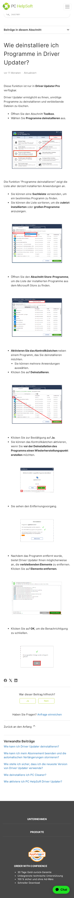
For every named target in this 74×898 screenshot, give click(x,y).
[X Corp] (10, 680)
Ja (27, 700)
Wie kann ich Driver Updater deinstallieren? (31, 746)
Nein (46, 700)
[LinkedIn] (15, 680)
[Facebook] (5, 680)
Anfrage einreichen (49, 714)
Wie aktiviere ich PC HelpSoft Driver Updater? (33, 781)
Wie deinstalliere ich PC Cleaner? (25, 775)
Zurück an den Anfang (18, 726)
